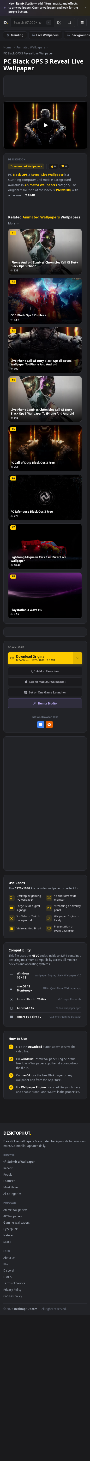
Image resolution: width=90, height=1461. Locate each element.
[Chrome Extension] (40, 724)
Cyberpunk (10, 1229)
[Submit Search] (69, 22)
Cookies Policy (12, 1296)
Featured (9, 1181)
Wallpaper (56, 175)
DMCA (7, 1277)
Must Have (10, 1187)
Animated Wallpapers (31, 47)
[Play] (9, 145)
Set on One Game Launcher (47, 692)
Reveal (36, 175)
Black (17, 175)
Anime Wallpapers (15, 1210)
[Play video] (45, 125)
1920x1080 (63, 190)
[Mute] (73, 145)
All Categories (12, 1194)
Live (44, 175)
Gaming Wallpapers (16, 1222)
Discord (8, 1270)
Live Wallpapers (47, 35)
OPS (25, 175)
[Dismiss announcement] (85, 8)
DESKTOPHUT (17, 1133)
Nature (8, 1235)
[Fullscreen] (81, 145)
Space (7, 1242)
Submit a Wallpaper (20, 1161)
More (11, 223)
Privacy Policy (12, 1289)
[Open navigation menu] (82, 22)
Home (7, 47)
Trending (17, 35)
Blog (6, 1264)
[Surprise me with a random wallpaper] (59, 22)
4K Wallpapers (13, 1216)
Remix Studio (47, 703)
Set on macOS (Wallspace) (47, 681)
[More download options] (77, 658)
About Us (9, 1258)
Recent (7, 1168)
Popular (8, 1174)
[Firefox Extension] (49, 724)
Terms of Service (14, 1283)
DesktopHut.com (25, 1309)
